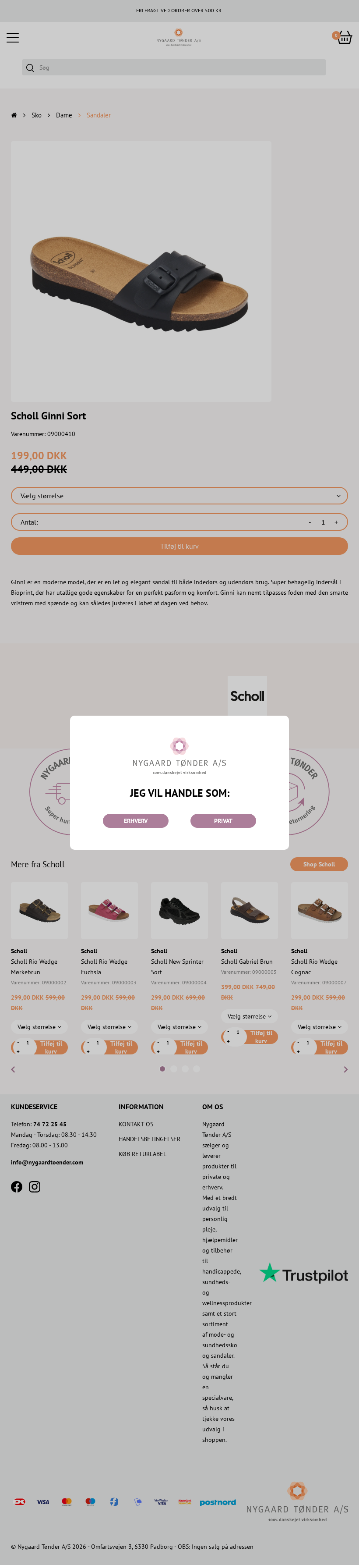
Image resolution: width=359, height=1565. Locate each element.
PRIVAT (223, 821)
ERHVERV (136, 821)
